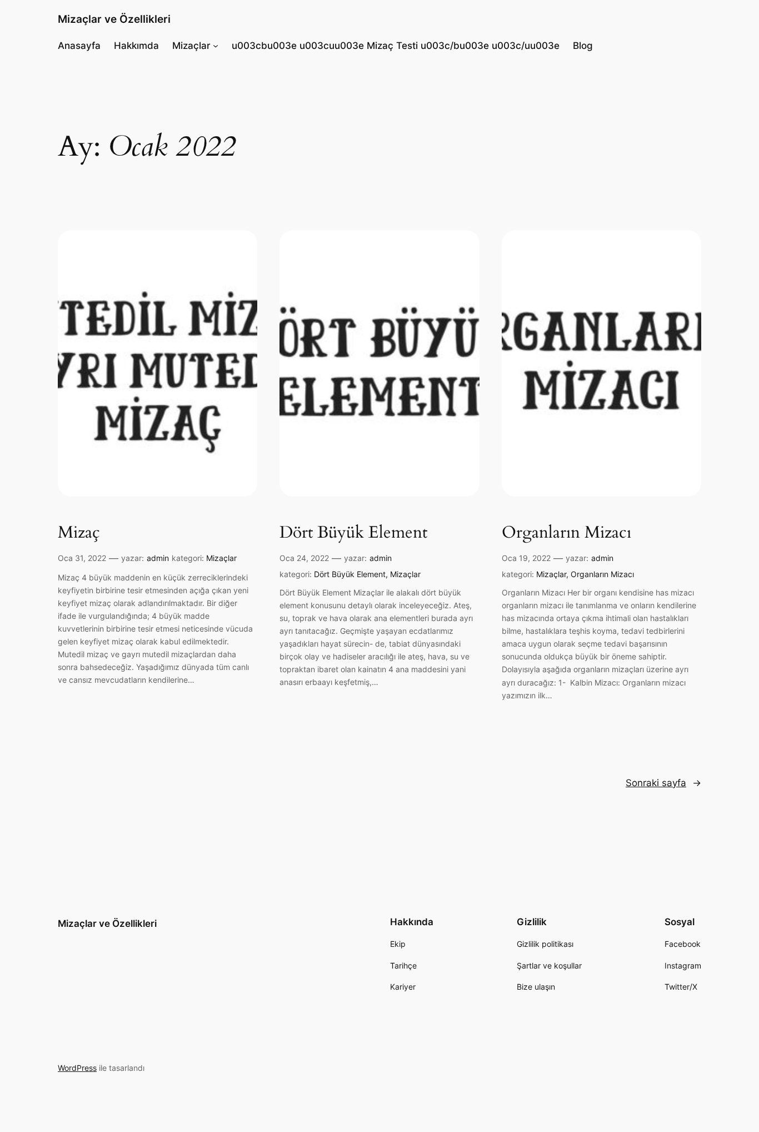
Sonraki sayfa (663, 782)
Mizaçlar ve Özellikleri (114, 19)
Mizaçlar (221, 558)
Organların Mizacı (566, 533)
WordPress (77, 1068)
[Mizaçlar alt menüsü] (215, 45)
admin (158, 558)
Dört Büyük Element (353, 533)
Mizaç (79, 533)
